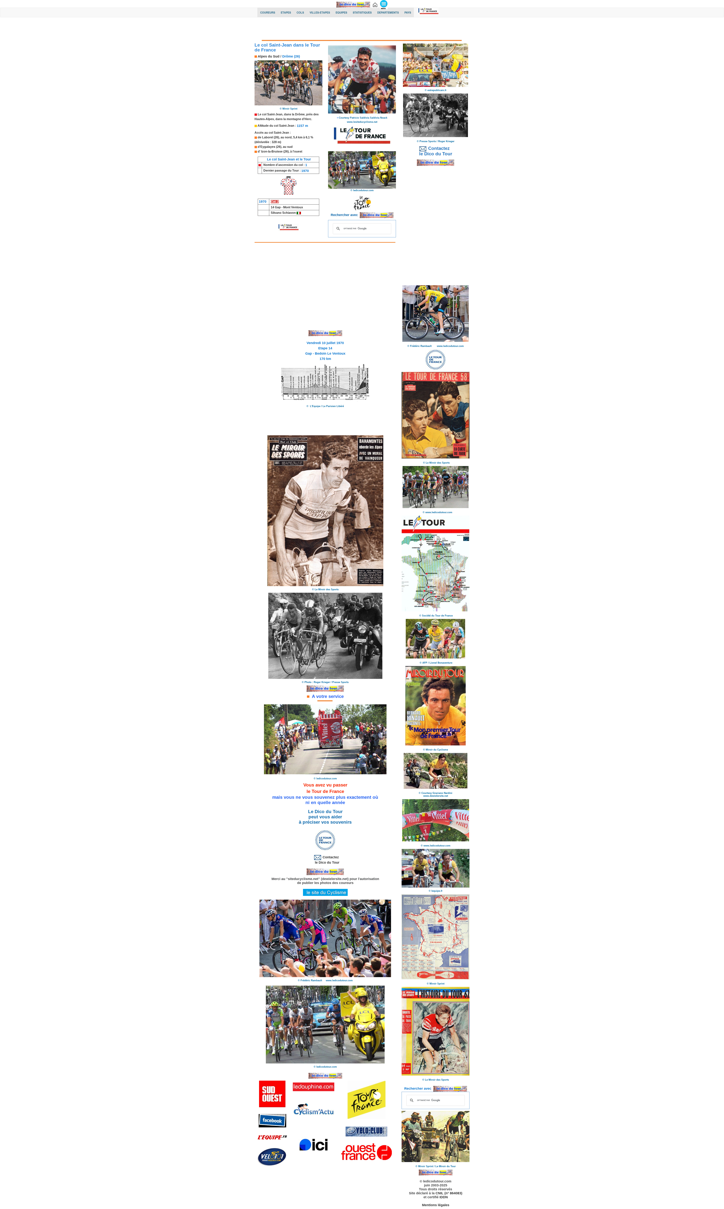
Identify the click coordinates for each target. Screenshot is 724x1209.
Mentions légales (435, 1205)
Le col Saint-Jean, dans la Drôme (281, 114)
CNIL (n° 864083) (449, 1193)
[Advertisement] (362, 29)
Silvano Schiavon (283, 212)
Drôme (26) (291, 56)
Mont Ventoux (293, 207)
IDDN (443, 1197)
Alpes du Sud (268, 56)
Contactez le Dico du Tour (325, 859)
